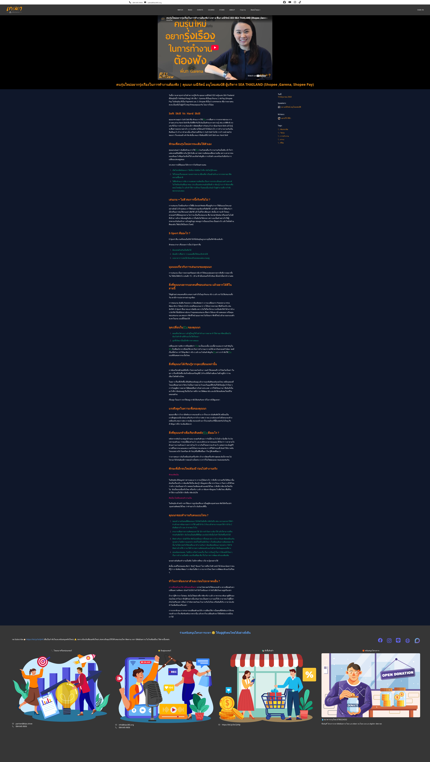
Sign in (420, 10)
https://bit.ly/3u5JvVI (34, 639)
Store (222, 10)
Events (200, 10)
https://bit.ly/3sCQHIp (231, 724)
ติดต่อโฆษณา (255, 10)
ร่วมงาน (243, 10)
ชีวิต (204, 119)
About (232, 10)
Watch (180, 10)
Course (211, 10)
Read (190, 10)
